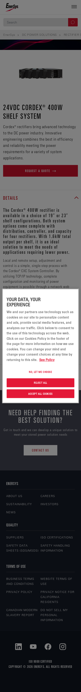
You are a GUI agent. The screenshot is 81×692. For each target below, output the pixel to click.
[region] (40, 346)
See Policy (47, 360)
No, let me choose (40, 371)
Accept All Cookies (40, 393)
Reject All (40, 382)
